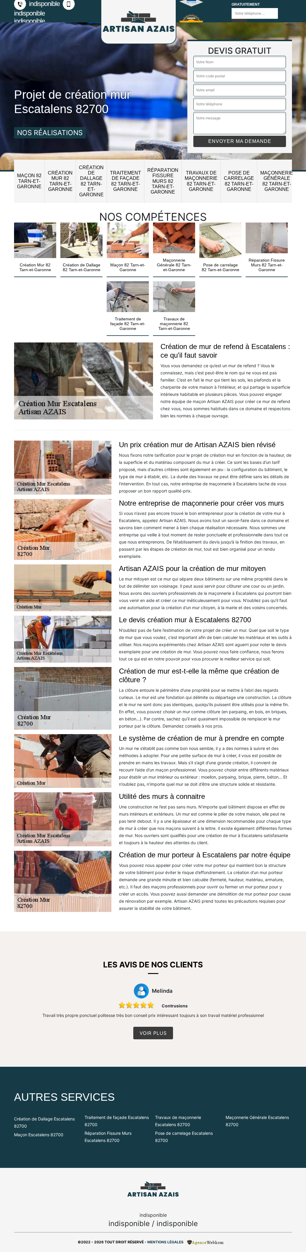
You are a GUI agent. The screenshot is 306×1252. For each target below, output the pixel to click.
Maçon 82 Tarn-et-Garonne (29, 181)
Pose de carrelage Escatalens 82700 (184, 1137)
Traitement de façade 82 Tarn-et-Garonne (125, 181)
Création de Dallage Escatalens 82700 (44, 1122)
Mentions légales (165, 1242)
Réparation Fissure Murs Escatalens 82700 (108, 1137)
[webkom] (205, 1242)
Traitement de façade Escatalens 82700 (117, 1121)
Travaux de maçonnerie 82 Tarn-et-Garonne (201, 181)
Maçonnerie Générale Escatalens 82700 (257, 1121)
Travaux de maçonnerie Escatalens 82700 (178, 1121)
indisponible (43, 3)
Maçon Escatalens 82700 (38, 1134)
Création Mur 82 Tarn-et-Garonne (60, 181)
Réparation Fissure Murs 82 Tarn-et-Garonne (162, 181)
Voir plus (153, 1033)
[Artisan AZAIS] (153, 1189)
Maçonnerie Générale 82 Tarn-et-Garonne (276, 181)
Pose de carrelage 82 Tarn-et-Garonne (239, 181)
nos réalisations (50, 133)
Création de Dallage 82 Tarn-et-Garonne (91, 181)
